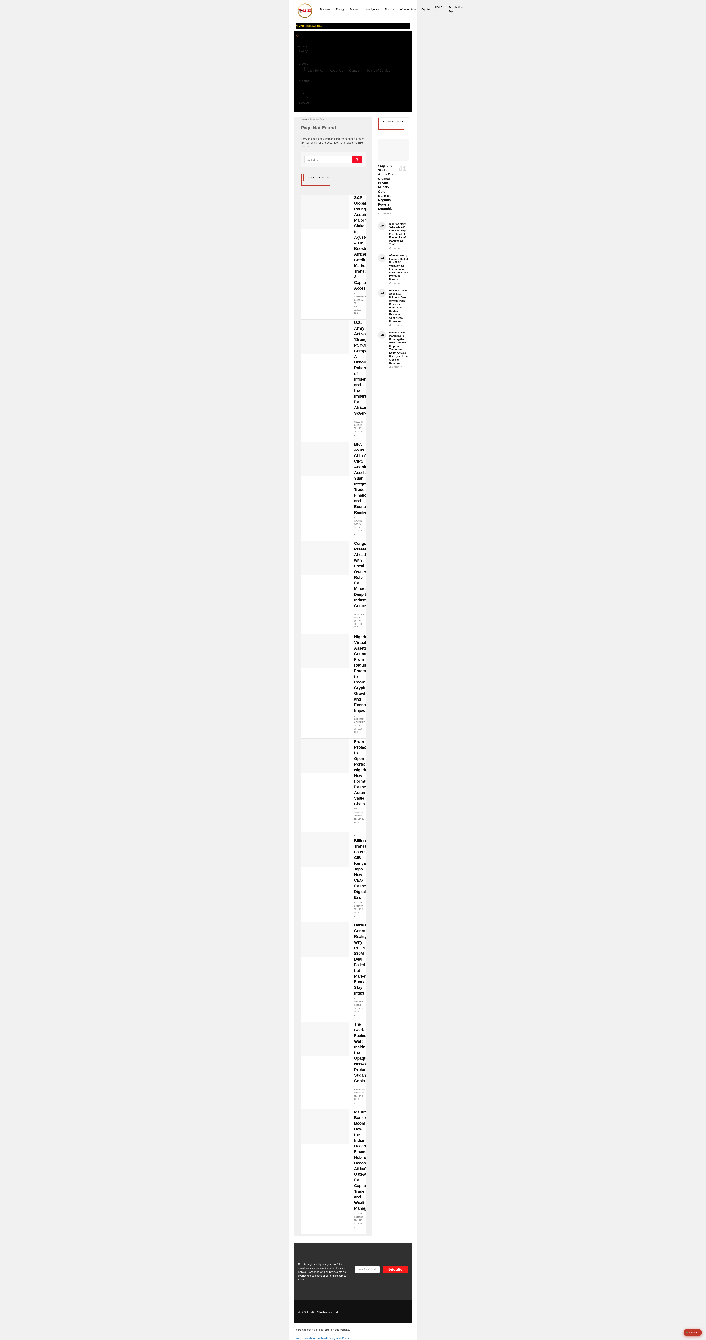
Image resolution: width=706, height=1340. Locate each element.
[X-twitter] (400, 1311)
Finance (389, 9)
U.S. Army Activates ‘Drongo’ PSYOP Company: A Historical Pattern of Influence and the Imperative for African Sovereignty (365, 368)
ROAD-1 (439, 9)
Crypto (425, 9)
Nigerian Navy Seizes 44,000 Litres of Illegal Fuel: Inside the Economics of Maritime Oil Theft (398, 234)
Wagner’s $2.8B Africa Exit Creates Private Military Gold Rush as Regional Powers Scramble (386, 187)
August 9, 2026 (358, 308)
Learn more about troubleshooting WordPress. (322, 1338)
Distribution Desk (456, 9)
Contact (305, 81)
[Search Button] (357, 159)
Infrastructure (408, 9)
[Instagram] (385, 1311)
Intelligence (372, 9)
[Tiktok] (362, 1311)
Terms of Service (304, 98)
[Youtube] (370, 1311)
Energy (340, 9)
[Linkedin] (392, 1311)
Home (304, 119)
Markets (355, 9)
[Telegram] (377, 1311)
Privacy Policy (302, 48)
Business (325, 9)
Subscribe (395, 1269)
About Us (336, 70)
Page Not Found (318, 119)
